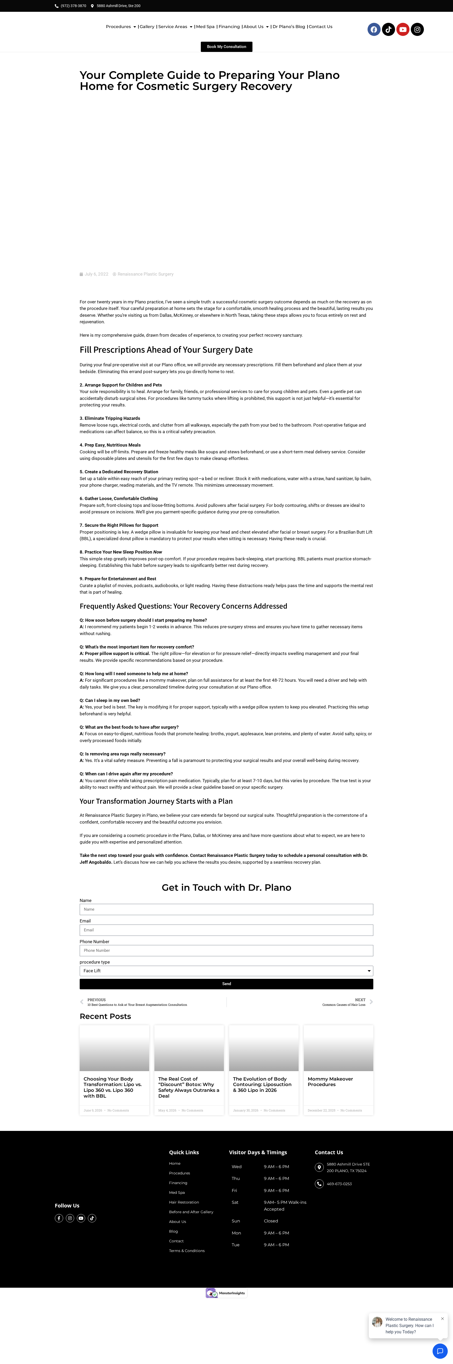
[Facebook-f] (59, 1124)
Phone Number (94, 883)
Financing (229, 26)
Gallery (147, 26)
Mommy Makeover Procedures (330, 1024)
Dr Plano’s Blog (289, 26)
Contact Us (320, 26)
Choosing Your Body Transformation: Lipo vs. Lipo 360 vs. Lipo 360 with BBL (113, 1029)
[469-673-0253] (319, 1125)
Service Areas (172, 26)
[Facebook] (374, 29)
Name (85, 842)
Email (85, 863)
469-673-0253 (339, 1126)
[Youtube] (402, 29)
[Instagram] (417, 29)
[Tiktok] (92, 1124)
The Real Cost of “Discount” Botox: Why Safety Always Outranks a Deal (188, 1029)
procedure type (95, 904)
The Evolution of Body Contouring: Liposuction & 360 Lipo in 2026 (262, 1026)
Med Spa (205, 26)
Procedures (118, 26)
